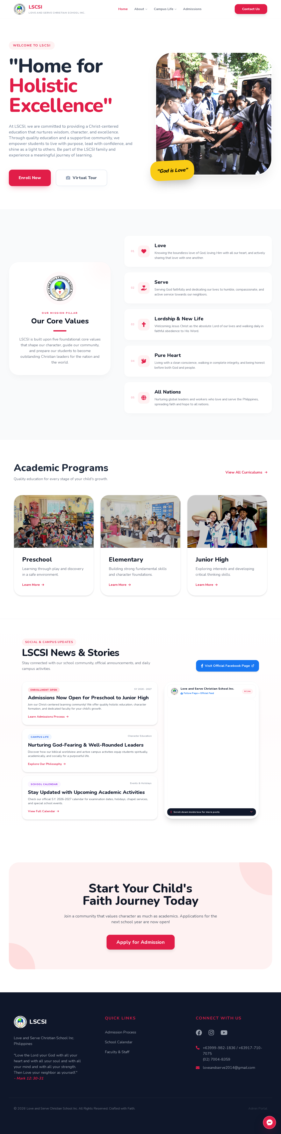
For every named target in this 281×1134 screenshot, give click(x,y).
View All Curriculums (243, 472)
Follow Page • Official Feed (199, 693)
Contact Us (251, 9)
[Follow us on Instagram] (211, 1033)
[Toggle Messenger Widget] (269, 1122)
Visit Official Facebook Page (227, 666)
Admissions (192, 9)
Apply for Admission (140, 942)
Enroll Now (30, 178)
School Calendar (118, 1042)
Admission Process (120, 1032)
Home (123, 9)
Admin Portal (257, 1108)
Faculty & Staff (117, 1051)
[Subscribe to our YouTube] (224, 1033)
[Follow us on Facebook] (199, 1033)
